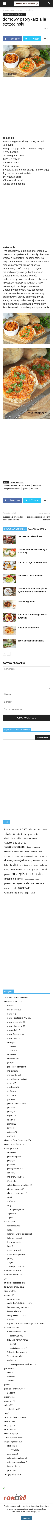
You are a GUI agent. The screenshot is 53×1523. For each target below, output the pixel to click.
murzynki (11, 1095)
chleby (11, 1376)
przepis (7, 875)
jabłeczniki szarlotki (16, 1066)
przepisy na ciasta (32, 879)
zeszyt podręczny (12, 1474)
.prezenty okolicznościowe (16, 997)
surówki (11, 1201)
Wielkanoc (13, 1360)
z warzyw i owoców (16, 1266)
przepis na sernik (13, 878)
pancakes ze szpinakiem (30, 575)
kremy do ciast (14, 1242)
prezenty (11, 1470)
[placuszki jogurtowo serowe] (9, 565)
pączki (19, 883)
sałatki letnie (13, 1409)
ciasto (9, 833)
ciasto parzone (14, 1038)
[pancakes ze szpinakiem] (9, 578)
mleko (10, 1319)
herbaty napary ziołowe (18, 1307)
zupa (27, 892)
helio (6, 865)
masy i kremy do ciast (17, 1079)
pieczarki (27, 869)
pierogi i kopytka (15, 1189)
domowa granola (26, 601)
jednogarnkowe (15, 1168)
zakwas (11, 1380)
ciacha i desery (13, 1001)
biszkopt (15, 829)
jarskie (11, 1164)
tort (14, 888)
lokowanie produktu (14, 1287)
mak (36, 865)
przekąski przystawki (15, 1388)
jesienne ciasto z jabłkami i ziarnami (38, 518)
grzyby (44, 860)
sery (6, 1413)
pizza (7, 1384)
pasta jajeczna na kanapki (31, 640)
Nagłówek (9, 1291)
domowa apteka (12, 1270)
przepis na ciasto (27, 873)
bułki (10, 1372)
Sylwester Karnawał (17, 1352)
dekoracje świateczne (17, 1458)
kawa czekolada (14, 1311)
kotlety (11, 1172)
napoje (9, 1295)
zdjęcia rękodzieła (13, 1441)
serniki (11, 1124)
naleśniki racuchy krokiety (19, 1185)
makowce (12, 1071)
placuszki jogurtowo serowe (32, 562)
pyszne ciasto (9, 884)
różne (13, 1050)
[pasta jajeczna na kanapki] (9, 643)
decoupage (12, 1454)
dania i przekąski (18, 1348)
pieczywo (9, 1368)
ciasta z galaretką (16, 1022)
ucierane (12, 1132)
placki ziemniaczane (17, 1193)
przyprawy (9, 1401)
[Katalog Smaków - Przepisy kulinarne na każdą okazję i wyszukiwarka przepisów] (26, 1491)
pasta (25, 489)
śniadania (22, 14)
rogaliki (11, 1115)
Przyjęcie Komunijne (17, 1340)
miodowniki (13, 1087)
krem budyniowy (26, 865)
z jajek (10, 1262)
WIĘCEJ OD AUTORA (37, 529)
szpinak (7, 888)
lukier (10, 1246)
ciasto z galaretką (15, 842)
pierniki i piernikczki (16, 1103)
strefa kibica (10, 1429)
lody (13, 1046)
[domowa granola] (9, 604)
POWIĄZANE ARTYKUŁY (14, 529)
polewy (11, 1258)
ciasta (23, 828)
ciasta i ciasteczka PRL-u (19, 1018)
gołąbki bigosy (14, 1156)
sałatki (8, 1405)
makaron (43, 865)
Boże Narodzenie (16, 1331)
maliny (6, 869)
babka (7, 829)
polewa (11, 1107)
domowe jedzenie (11, 856)
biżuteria (12, 1445)
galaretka (35, 860)
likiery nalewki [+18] (16, 1315)
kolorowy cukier (14, 1238)
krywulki (14, 1450)
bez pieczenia (14, 1009)
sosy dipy (9, 1425)
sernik (40, 883)
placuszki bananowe (28, 627)
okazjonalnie (11, 1327)
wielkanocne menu (13, 892)
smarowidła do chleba (25, 10)
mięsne (11, 1181)
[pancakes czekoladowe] (9, 539)
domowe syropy (15, 1299)
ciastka (44, 829)
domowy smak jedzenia (16, 860)
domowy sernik (41, 856)
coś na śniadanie (16, 482)
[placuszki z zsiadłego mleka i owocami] (9, 617)
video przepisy (11, 1433)
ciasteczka (34, 829)
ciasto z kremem (14, 846)
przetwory (9, 1397)
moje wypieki (16, 869)
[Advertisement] (26, 106)
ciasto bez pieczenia (27, 834)
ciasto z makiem (33, 847)
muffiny (11, 1091)
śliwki (33, 893)
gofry (10, 1062)
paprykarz (37, 485)
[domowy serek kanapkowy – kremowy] (9, 552)
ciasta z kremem (16, 1026)
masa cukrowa (14, 1250)
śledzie (11, 1392)
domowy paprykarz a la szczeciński (17, 485)
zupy (10, 1217)
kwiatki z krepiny (15, 1466)
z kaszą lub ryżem (15, 1209)
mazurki (11, 1083)
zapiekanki (12, 1213)
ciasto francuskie (12, 838)
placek (43, 869)
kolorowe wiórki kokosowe (19, 1234)
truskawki (24, 888)
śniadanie (34, 489)
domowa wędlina (13, 1274)
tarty (9, 1205)
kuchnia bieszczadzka (14, 1282)
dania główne (11, 1148)
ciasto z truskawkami (13, 851)
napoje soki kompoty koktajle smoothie (25, 1323)
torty (10, 1128)
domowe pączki (27, 856)
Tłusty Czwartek (15, 1356)
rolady (11, 1119)
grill (7, 1278)
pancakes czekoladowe (30, 536)
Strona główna (8, 10)
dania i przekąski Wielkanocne (24, 1364)
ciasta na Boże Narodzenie (17, 1140)
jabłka (14, 864)
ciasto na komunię (30, 838)
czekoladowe (13, 1225)
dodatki (11, 1054)
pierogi (35, 869)
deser (27, 851)
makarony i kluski (15, 1176)
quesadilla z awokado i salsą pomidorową (13, 518)
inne (9, 1229)
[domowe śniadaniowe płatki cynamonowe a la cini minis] (9, 591)
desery (11, 1042)
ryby (9, 1197)
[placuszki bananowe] (9, 630)
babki (10, 1005)
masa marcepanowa (16, 1254)
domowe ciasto (36, 851)
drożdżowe (13, 1058)
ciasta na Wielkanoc (14, 1144)
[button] (49, 3)
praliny (11, 1111)
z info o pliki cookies (13, 1437)
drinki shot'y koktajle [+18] (19, 1303)
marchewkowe (14, 1075)
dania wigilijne (17, 1335)
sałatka (29, 883)
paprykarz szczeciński (12, 489)
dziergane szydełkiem (17, 1462)
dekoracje (9, 1221)
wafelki (11, 1136)
